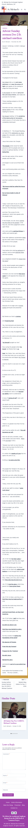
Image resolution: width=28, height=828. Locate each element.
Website (5, 790)
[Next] (23, 717)
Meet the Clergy (8, 805)
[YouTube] (15, 813)
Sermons (4, 28)
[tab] (12, 733)
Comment (6, 754)
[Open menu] (21, 9)
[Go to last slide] (4, 717)
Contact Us (14, 808)
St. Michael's (7, 41)
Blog (23, 805)
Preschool (17, 805)
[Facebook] (12, 813)
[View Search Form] (25, 9)
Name (5, 775)
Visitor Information (16, 802)
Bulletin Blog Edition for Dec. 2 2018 (21, 683)
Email (5, 782)
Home (8, 802)
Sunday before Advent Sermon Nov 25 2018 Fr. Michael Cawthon (7, 684)
